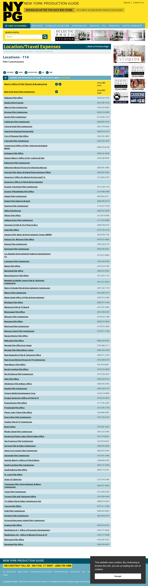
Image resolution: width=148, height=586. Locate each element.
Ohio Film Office (11, 379)
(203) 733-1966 (63, 565)
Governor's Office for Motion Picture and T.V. (25, 177)
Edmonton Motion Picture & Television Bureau (25, 167)
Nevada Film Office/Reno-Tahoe (19, 350)
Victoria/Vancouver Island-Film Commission (24, 520)
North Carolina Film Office (16, 369)
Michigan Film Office (13, 302)
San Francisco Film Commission (18, 441)
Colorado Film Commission (16, 141)
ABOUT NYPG (37, 26)
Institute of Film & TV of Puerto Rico (21, 225)
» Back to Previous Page (97, 46)
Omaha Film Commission (15, 388)
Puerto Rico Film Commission (17, 417)
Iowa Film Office (11, 230)
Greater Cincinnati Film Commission (21, 187)
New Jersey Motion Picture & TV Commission (24, 360)
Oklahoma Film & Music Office (18, 384)
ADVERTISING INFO (79, 26)
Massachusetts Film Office (16, 275)
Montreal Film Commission (16, 326)
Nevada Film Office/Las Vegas (18, 345)
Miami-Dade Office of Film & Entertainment (24, 297)
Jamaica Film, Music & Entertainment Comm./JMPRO (28, 234)
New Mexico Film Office (15, 364)
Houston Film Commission (16, 206)
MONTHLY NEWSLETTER (132, 26)
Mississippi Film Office (14, 312)
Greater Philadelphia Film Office (19, 191)
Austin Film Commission (15, 117)
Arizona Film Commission (15, 112)
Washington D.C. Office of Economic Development (27, 530)
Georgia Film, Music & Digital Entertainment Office (27, 172)
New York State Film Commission (19, 92)
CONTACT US (138, 2)
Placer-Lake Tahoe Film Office (18, 412)
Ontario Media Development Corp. (20, 393)
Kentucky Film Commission (16, 249)
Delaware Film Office (13, 153)
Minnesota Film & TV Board (16, 307)
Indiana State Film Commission (18, 220)
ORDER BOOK (114, 26)
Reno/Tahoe (9, 427)
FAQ (104, 26)
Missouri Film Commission (16, 316)
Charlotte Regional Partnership (18, 131)
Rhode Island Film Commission (18, 431)
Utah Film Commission (14, 511)
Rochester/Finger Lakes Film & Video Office (24, 436)
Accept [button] (117, 576)
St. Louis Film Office (13, 474)
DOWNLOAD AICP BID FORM (57, 26)
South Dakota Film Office (15, 470)
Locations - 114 (31, 51)
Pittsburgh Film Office (14, 407)
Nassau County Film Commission (19, 331)
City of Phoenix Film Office (16, 136)
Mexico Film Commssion (15, 293)
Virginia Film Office (13, 525)
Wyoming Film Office (13, 544)
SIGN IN (127, 2)
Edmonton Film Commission (17, 163)
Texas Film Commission (15, 492)
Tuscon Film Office (12, 506)
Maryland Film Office (13, 271)
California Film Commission (17, 122)
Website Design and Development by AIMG (83, 581)
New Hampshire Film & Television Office (22, 355)
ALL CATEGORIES (9, 572)
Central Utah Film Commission (18, 126)
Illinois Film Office (12, 215)
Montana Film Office (13, 321)
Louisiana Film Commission (16, 261)
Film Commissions (46, 51)
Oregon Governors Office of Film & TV (21, 398)
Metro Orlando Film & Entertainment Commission (27, 288)
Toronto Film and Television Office (20, 496)
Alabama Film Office (13, 98)
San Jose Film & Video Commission (20, 446)
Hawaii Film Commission (15, 196)
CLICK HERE (65, 78)
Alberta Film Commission (15, 107)
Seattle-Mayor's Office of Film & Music (21, 460)
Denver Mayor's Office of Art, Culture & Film (24, 158)
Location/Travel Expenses (13, 51)
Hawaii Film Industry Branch (17, 201)
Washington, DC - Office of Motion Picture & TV (25, 535)
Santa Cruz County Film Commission (20, 450)
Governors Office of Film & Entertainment (23, 182)
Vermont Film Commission (16, 515)
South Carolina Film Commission (19, 465)
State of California (13, 479)
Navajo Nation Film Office (16, 336)
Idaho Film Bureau (12, 211)
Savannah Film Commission (16, 455)
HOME (5, 575)
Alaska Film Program (13, 103)
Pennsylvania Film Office (15, 403)
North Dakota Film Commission (18, 374)
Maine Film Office (12, 266)
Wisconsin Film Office (14, 539)
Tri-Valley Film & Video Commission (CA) (22, 501)
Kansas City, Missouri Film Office (19, 239)
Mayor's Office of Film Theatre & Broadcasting (25, 84)
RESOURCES (94, 26)
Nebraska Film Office (14, 340)
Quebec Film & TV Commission (18, 422)
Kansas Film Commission (15, 244)
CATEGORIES (17, 25)
